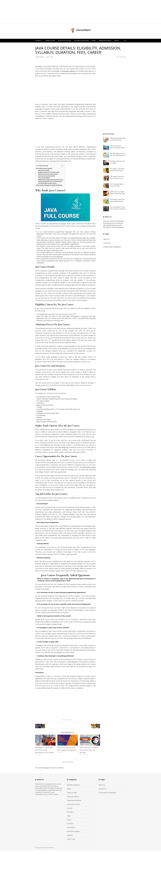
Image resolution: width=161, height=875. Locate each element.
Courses (38, 40)
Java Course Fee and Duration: (46, 175)
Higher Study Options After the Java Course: (50, 179)
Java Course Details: (43, 170)
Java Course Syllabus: (44, 177)
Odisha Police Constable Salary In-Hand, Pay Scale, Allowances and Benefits (117, 193)
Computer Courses (73, 804)
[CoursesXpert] (80, 30)
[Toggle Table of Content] (61, 166)
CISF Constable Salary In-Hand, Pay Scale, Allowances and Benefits (117, 185)
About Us (106, 239)
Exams (94, 40)
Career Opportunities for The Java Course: (50, 181)
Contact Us (107, 243)
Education (70, 812)
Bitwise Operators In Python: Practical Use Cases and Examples (89, 750)
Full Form (70, 823)
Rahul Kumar (40, 57)
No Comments (68, 720)
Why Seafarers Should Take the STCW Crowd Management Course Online (44, 750)
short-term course (89, 467)
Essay (69, 816)
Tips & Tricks (71, 839)
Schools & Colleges (64, 40)
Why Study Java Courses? (44, 168)
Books (117, 40)
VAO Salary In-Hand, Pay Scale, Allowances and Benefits (117, 170)
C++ (51, 116)
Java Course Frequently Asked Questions (49, 185)
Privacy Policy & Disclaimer (112, 247)
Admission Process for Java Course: (48, 174)
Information (71, 827)
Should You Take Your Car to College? (117, 162)
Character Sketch (73, 796)
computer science (68, 71)
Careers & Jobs (50, 40)
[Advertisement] (50, 12)
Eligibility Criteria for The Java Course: (48, 172)
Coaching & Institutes (81, 40)
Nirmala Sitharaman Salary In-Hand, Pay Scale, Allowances (117, 139)
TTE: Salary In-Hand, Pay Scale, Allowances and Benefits (117, 177)
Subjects (70, 835)
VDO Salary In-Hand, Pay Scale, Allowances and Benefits (117, 200)
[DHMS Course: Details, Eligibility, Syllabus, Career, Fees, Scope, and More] (96, 726)
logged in (47, 768)
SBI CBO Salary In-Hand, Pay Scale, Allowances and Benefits (117, 154)
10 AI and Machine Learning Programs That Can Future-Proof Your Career (117, 147)
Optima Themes (49, 847)
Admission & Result (105, 40)
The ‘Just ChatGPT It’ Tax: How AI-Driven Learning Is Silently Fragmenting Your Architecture (118, 208)
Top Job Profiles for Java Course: (47, 183)
